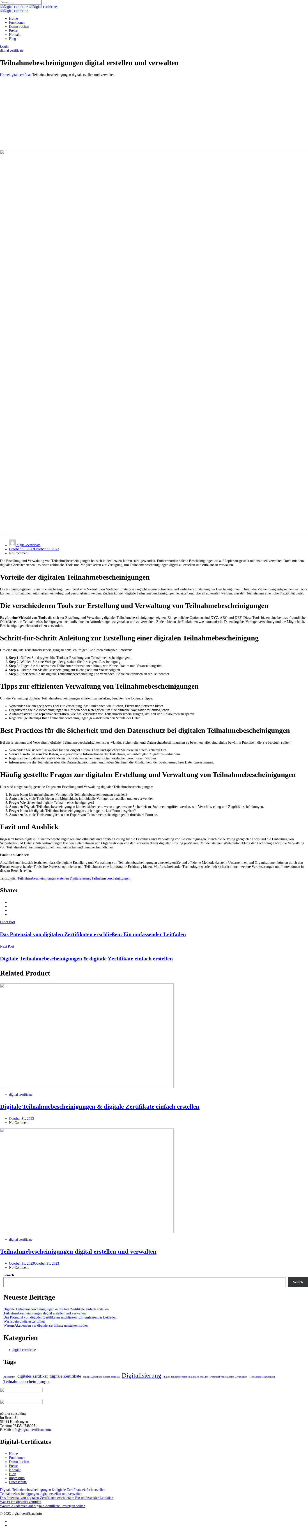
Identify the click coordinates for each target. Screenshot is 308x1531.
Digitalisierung (80, 878)
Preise (13, 30)
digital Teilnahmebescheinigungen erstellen (38, 878)
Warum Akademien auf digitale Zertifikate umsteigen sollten (46, 1325)
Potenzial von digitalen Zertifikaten (228, 1377)
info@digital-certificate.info (31, 1430)
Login (4, 46)
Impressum (17, 1478)
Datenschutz (18, 1482)
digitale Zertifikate (65, 1376)
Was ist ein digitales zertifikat (24, 1321)
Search (8, 1275)
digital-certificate (28, 545)
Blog (12, 39)
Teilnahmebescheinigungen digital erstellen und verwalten (78, 1251)
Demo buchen (19, 26)
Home (13, 18)
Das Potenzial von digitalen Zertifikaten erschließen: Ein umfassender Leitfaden (60, 1317)
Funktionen (17, 22)
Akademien (9, 1377)
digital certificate (11, 50)
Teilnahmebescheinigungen (111, 878)
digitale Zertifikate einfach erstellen (101, 1377)
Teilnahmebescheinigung (262, 1377)
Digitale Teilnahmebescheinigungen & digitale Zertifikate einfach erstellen (100, 1106)
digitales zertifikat (32, 1376)
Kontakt (15, 35)
